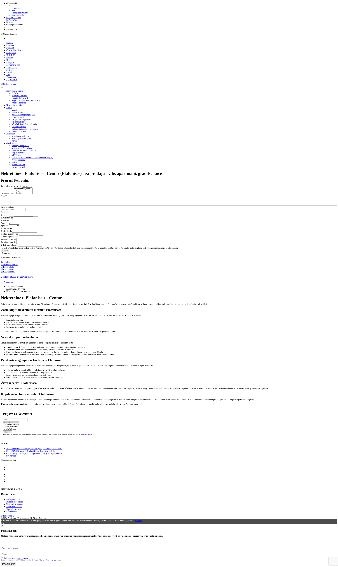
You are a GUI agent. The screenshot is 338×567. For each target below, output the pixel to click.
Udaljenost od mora (9, 245)
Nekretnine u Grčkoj (15, 91)
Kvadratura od (7, 218)
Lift (5, 248)
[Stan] (23, 191)
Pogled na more (16, 248)
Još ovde (138, 520)
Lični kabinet (11, 511)
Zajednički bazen (73, 248)
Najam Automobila (19, 153)
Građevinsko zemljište (133, 248)
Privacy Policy (38, 560)
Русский (10, 48)
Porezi (14, 141)
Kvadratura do (7, 220)
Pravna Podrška (18, 160)
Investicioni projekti (14, 502)
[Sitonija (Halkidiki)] (11, 427)
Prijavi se (7, 432)
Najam (14, 162)
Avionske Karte (18, 164)
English (9, 43)
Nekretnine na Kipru (15, 105)
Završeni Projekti (19, 126)
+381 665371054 (13, 17)
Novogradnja (88, 248)
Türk (8, 74)
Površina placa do (8, 242)
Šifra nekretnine (7, 207)
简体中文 (10, 55)
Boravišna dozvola (19, 95)
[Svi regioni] (11, 422)
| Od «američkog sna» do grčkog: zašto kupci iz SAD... (34, 449)
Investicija (10, 134)
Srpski (9, 72)
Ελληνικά (10, 45)
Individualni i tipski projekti (23, 115)
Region (4, 196)
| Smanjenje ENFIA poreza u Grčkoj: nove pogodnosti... (34, 453)
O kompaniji (17, 8)
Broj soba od (6, 228)
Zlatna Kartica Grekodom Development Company (32, 157)
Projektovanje (17, 112)
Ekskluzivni (173, 248)
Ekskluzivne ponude (14, 504)
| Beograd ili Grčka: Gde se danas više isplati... (30, 451)
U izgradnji (102, 248)
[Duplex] (23, 193)
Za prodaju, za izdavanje (11, 186)
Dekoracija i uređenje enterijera (25, 129)
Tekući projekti (18, 117)
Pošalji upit (8, 564)
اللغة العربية (11, 79)
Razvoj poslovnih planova (22, 138)
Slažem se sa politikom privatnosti (16, 558)
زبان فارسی (11, 67)
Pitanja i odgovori (19, 103)
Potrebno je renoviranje (155, 248)
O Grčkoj (16, 93)
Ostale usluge (12, 143)
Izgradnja (15, 110)
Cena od (4, 212)
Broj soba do (6, 231)
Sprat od (4, 223)
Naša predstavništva (20, 13)
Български (11, 52)
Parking (29, 248)
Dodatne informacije (20, 98)
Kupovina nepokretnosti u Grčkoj (26, 100)
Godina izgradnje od (9, 234)
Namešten (40, 248)
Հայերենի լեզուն (15, 50)
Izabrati (5, 251)
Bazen (60, 248)
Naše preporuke (13, 499)
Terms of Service (51, 560)
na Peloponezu (7, 282)
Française (10, 62)
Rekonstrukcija (18, 122)
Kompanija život (18, 15)
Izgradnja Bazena (19, 131)
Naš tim (15, 10)
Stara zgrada (115, 248)
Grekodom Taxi (18, 167)
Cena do (4, 215)
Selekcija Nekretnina (20, 145)
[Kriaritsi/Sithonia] (11, 429)
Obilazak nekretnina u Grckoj (24, 150)
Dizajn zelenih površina (21, 119)
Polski (8, 70)
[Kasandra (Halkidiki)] (11, 424)
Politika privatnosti (87, 434)
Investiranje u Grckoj (20, 136)
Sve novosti (11, 456)
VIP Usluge (16, 155)
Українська (11, 77)
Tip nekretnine (7, 193)
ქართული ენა (13, 65)
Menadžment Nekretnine (22, 148)
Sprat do (4, 226)
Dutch (8, 60)
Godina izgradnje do (9, 237)
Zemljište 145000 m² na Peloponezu (17, 277)
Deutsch (9, 58)
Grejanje (50, 248)
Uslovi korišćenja (13, 509)
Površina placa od (8, 239)
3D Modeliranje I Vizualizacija (24, 124)
